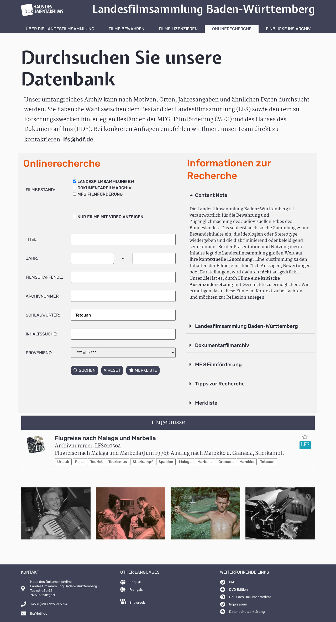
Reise (80, 462)
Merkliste (206, 403)
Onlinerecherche (231, 28)
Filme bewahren (126, 28)
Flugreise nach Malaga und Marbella (105, 438)
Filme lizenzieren (178, 28)
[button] (250, 195)
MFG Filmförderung (218, 364)
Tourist (96, 462)
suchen (87, 370)
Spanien (166, 462)
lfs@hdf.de (78, 139)
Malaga (185, 462)
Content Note (211, 195)
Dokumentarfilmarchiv (222, 345)
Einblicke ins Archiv (288, 28)
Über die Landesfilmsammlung (60, 28)
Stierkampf (143, 462)
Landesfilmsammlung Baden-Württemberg (246, 326)
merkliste (145, 370)
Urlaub (63, 462)
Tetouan (267, 462)
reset (113, 370)
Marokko (246, 462)
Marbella (205, 462)
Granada (226, 462)
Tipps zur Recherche (220, 384)
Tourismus (117, 462)
